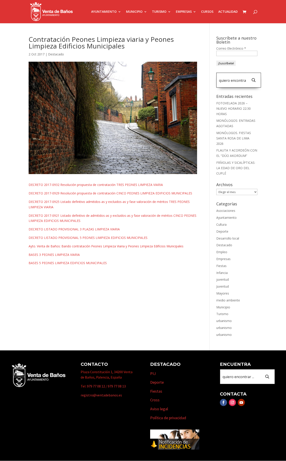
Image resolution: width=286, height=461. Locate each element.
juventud (222, 279)
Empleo (221, 252)
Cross (155, 399)
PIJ (153, 373)
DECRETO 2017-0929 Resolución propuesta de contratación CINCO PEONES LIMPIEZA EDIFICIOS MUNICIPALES (110, 193)
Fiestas (221, 266)
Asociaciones (225, 210)
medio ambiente (228, 300)
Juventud (222, 286)
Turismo (159, 12)
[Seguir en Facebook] (223, 402)
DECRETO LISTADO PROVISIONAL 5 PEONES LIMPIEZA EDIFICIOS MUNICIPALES (88, 238)
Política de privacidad (168, 417)
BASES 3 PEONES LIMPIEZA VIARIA (54, 255)
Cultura (221, 224)
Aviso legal (159, 408)
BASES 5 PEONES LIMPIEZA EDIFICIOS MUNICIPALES (68, 263)
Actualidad (228, 12)
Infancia (222, 273)
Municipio (134, 12)
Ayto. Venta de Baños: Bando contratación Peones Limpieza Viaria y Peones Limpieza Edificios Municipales (106, 246)
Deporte (222, 231)
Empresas (184, 12)
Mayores (222, 293)
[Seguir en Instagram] (232, 402)
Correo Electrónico (231, 48)
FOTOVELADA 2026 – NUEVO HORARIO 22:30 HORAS (233, 108)
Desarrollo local (227, 238)
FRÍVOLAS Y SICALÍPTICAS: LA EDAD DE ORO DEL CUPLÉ (235, 167)
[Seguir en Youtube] (241, 402)
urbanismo (224, 321)
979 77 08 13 (117, 386)
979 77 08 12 (96, 386)
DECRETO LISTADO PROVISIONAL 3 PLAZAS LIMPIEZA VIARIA (74, 229)
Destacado (56, 54)
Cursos (207, 12)
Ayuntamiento (104, 12)
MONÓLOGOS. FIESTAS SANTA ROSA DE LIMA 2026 (233, 138)
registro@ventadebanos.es (101, 395)
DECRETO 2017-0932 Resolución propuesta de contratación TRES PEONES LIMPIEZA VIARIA (96, 185)
